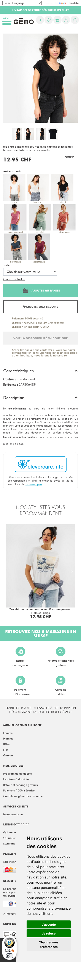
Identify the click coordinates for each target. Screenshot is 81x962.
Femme (8, 733)
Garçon (8, 755)
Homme (8, 738)
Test (27, 279)
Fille (5, 749)
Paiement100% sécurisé (20, 692)
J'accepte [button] (49, 924)
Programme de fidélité (17, 773)
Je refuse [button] (49, 933)
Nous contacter (13, 814)
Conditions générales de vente (23, 796)
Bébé (6, 744)
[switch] (9, 955)
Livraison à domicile (16, 779)
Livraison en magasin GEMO (30, 326)
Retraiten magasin (20, 663)
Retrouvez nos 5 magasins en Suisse (40, 633)
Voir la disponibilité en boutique (40, 338)
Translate (73, 3)
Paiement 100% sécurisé (27, 318)
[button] (40, 372)
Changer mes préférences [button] (49, 944)
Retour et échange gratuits (20, 784)
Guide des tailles (14, 279)
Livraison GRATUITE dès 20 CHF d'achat (38, 322)
